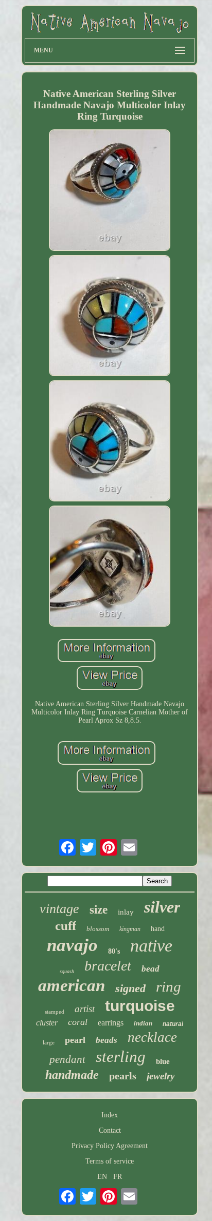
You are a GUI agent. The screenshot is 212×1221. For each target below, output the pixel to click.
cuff (65, 926)
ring (168, 986)
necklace (152, 1037)
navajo (72, 945)
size (99, 909)
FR (117, 1176)
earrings (110, 1022)
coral (77, 1022)
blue (163, 1061)
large (49, 1042)
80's (114, 951)
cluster (47, 1022)
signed (130, 988)
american (71, 985)
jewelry (160, 1076)
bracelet (107, 966)
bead (151, 969)
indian (143, 1023)
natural (173, 1024)
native (151, 945)
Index (109, 1115)
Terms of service (109, 1161)
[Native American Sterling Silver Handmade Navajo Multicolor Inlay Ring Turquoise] (109, 191)
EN (102, 1176)
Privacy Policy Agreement (110, 1146)
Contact (110, 1130)
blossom (97, 929)
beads (106, 1040)
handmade (72, 1074)
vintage (59, 908)
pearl (75, 1040)
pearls (122, 1075)
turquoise (140, 1005)
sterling (121, 1056)
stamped (54, 1012)
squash (67, 971)
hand (158, 929)
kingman (129, 929)
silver (162, 907)
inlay (126, 912)
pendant (67, 1059)
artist (85, 1008)
